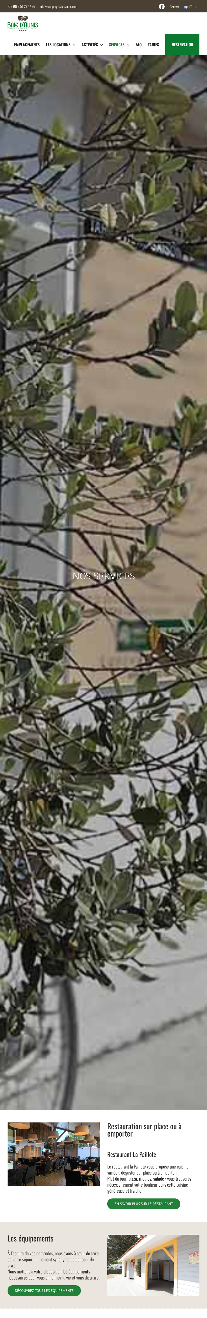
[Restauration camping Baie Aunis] (54, 1124)
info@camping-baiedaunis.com (58, 6)
